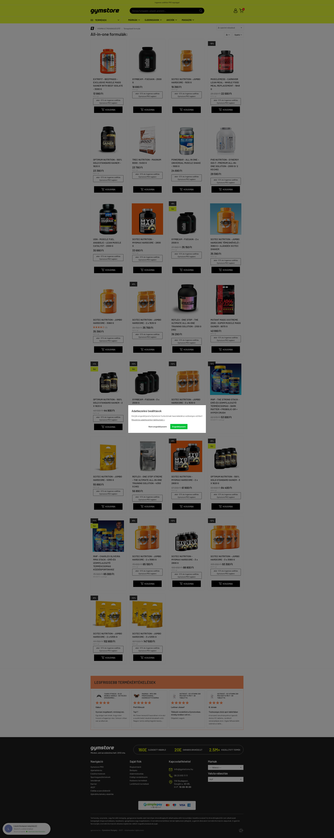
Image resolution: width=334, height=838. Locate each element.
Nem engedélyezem (157, 426)
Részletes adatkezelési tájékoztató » (148, 419)
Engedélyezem (179, 426)
